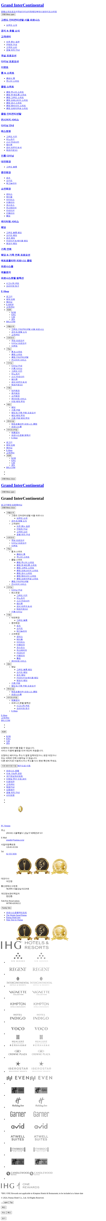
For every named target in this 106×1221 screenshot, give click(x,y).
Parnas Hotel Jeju (13, 917)
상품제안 (10, 790)
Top (11, 1202)
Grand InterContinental (22, 5)
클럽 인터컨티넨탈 (11, 113)
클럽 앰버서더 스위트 (16, 106)
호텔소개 (5, 11)
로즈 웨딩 (10, 238)
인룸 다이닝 (7, 155)
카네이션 (10, 210)
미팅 (30, 11)
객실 (20, 11)
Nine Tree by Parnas (14, 920)
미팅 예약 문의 (18, 401)
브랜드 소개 (11, 25)
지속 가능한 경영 (14, 773)
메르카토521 (12, 150)
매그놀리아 (11, 183)
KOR (9, 310)
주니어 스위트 (12, 81)
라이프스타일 (50, 11)
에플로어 (6, 272)
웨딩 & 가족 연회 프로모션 (15, 254)
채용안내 (10, 787)
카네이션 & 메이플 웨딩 (17, 241)
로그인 (9, 296)
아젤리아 (10, 202)
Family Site (6, 908)
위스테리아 (11, 208)
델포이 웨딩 (11, 243)
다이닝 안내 (7, 125)
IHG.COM (10, 322)
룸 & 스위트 (7, 73)
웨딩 (34, 11)
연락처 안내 (11, 44)
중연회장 (6, 172)
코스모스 (10, 205)
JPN (13, 319)
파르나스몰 (7, 266)
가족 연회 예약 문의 (20, 418)
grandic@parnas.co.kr (15, 840)
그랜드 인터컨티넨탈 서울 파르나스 (20, 20)
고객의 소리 (11, 47)
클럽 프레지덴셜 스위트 (17, 108)
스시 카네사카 (12, 142)
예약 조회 (10, 299)
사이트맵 (10, 795)
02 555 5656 (11, 854)
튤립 (8, 216)
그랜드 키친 (11, 136)
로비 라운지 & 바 (14, 147)
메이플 (9, 197)
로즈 (8, 178)
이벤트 (4, 67)
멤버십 (9, 302)
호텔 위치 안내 (13, 50)
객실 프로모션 (8, 55)
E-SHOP (10, 304)
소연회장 (6, 188)
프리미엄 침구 (12, 286)
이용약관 (10, 782)
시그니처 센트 (12, 283)
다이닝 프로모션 (10, 61)
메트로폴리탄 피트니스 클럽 (16, 260)
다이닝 (25, 11)
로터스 (9, 194)
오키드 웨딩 (11, 235)
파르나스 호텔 (12, 771)
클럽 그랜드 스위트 (15, 97)
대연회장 (6, 161)
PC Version (5, 826)
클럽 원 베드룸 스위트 (16, 95)
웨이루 (9, 145)
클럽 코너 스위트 (14, 103)
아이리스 (10, 199)
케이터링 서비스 (10, 221)
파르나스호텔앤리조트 (16, 912)
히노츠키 (10, 139)
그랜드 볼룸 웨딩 (14, 232)
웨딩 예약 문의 (18, 415)
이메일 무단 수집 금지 (16, 779)
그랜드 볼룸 (11, 167)
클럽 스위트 (7, 86)
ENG (13, 315)
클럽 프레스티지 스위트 (17, 100)
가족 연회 (6, 249)
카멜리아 (10, 213)
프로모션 (13, 11)
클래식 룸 (10, 78)
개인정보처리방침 (14, 776)
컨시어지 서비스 (10, 119)
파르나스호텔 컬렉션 (12, 278)
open (6, 1202)
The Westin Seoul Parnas (16, 915)
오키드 (9, 180)
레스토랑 (6, 131)
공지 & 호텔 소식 (10, 30)
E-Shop (5, 291)
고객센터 (6, 36)
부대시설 (40, 11)
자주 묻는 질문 (13, 42)
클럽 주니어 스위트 (15, 92)
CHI (13, 317)
